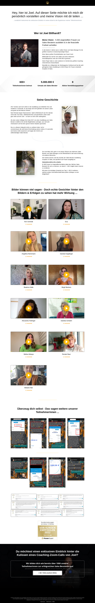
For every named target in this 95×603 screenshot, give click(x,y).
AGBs (53, 601)
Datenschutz (49, 601)
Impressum (42, 601)
